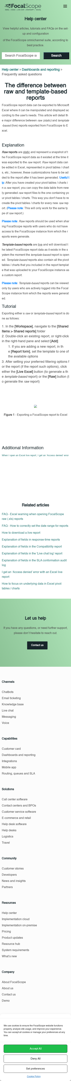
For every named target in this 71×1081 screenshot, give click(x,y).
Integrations (9, 761)
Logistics (7, 836)
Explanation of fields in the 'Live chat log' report (32, 553)
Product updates (12, 937)
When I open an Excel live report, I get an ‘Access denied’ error (35, 455)
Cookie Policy (34, 1077)
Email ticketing (11, 698)
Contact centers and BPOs (19, 805)
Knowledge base (13, 704)
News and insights (14, 881)
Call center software (14, 799)
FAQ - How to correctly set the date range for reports (35, 526)
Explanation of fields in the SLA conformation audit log (34, 563)
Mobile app (9, 767)
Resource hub (11, 944)
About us (7, 988)
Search (56, 55)
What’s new (9, 956)
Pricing (6, 931)
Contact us (37, 645)
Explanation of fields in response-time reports (31, 539)
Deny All (35, 1058)
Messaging (9, 717)
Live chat (7, 710)
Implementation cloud (15, 919)
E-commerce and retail (16, 818)
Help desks (9, 830)
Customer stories (13, 868)
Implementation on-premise (19, 925)
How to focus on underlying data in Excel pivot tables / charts (31, 586)
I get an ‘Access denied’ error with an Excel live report (32, 574)
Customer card (11, 749)
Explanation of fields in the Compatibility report (32, 546)
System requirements (15, 950)
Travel (6, 842)
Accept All (36, 1048)
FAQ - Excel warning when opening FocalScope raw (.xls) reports (33, 517)
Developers (9, 875)
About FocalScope (14, 982)
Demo (6, 1000)
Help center (10, 69)
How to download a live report (21, 532)
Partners (7, 887)
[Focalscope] (23, 10)
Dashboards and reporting (41, 69)
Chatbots (7, 692)
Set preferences (35, 1068)
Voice (5, 723)
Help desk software (14, 824)
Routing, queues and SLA (18, 773)
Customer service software (19, 812)
